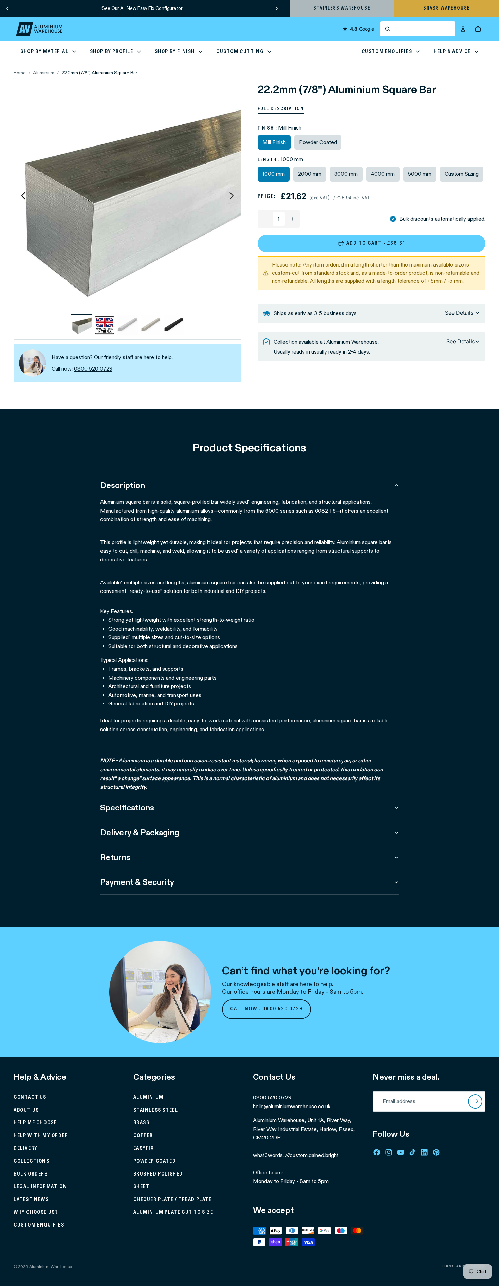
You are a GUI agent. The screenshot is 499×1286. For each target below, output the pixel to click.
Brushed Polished (158, 1174)
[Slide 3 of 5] (127, 325)
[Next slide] (276, 8)
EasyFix (143, 1148)
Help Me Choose (35, 1123)
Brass (141, 1123)
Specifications (127, 807)
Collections (32, 1161)
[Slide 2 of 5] (104, 325)
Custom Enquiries (39, 1225)
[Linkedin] (424, 1152)
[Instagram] (389, 1152)
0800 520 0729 (93, 368)
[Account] (463, 28)
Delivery (26, 1148)
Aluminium (43, 73)
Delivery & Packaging (139, 832)
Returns (115, 857)
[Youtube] (400, 1152)
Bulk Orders (31, 1174)
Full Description (281, 108)
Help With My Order (41, 1135)
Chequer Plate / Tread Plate (172, 1199)
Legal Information (40, 1186)
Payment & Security (137, 882)
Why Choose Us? (36, 1212)
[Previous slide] (7, 8)
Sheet (141, 1186)
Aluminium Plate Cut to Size (173, 1212)
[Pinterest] (436, 1152)
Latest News (31, 1199)
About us (26, 1110)
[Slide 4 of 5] (151, 325)
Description (122, 485)
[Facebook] (377, 1152)
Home (20, 73)
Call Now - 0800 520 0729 (266, 1009)
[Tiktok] (412, 1152)
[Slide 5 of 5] (174, 325)
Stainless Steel (155, 1110)
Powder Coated (154, 1161)
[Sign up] (475, 1101)
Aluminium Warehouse (50, 1266)
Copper (143, 1135)
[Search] (417, 28)
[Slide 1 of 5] (81, 325)
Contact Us (30, 1097)
